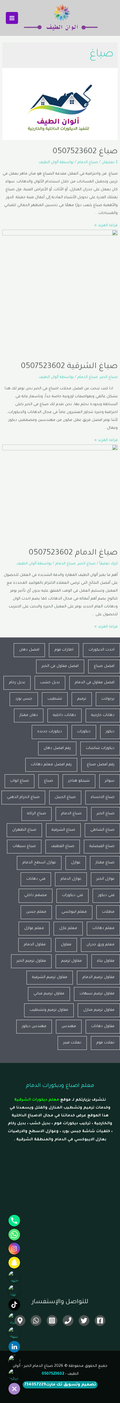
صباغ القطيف (62, 846)
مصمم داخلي (35, 895)
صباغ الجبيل (65, 797)
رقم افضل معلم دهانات (51, 765)
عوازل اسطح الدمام (39, 863)
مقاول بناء (105, 961)
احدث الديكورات (101, 650)
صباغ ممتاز (105, 863)
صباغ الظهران (24, 830)
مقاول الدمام (35, 945)
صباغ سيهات (24, 846)
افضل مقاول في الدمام (94, 683)
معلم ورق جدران (100, 945)
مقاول (66, 945)
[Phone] (68, 1320)
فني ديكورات (72, 895)
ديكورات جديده (49, 732)
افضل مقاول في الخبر (60, 666)
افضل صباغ (104, 666)
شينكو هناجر (79, 781)
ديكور (110, 732)
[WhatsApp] (36, 1320)
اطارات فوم (63, 650)
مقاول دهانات (102, 1026)
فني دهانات (35, 879)
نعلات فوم (105, 1043)
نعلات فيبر (72, 1043)
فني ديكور (106, 895)
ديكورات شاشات (100, 748)
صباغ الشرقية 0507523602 (69, 366)
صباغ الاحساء (102, 797)
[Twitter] (84, 1320)
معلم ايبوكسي (74, 912)
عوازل (75, 863)
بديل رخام (17, 683)
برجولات (107, 699)
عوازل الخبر (105, 879)
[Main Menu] (12, 18)
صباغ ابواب (19, 781)
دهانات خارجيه (102, 715)
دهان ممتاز (29, 715)
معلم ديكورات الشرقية (36, 1100)
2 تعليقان (110, 163)
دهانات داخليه (64, 715)
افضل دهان (29, 650)
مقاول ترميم (71, 961)
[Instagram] (52, 1320)
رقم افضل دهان (57, 748)
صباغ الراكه (36, 814)
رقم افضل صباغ (100, 765)
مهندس (68, 1026)
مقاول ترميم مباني (48, 994)
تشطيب (54, 699)
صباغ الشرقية (63, 830)
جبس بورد (23, 699)
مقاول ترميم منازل (98, 1010)
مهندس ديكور (34, 1026)
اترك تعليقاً (108, 564)
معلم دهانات (103, 928)
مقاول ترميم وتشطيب (49, 1010)
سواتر (109, 781)
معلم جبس (36, 912)
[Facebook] (100, 1320)
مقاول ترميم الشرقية (49, 977)
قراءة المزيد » (106, 226)
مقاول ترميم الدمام (98, 977)
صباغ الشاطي (102, 830)
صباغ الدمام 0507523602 (73, 553)
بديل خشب (50, 683)
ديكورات (84, 732)
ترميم (81, 699)
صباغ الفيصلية (101, 846)
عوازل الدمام (71, 879)
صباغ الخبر (109, 377)
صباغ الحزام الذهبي (23, 797)
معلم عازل (68, 928)
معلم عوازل (34, 928)
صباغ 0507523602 (85, 152)
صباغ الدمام (87, 163)
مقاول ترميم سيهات (97, 994)
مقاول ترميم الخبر (31, 961)
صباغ (48, 781)
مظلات (108, 912)
